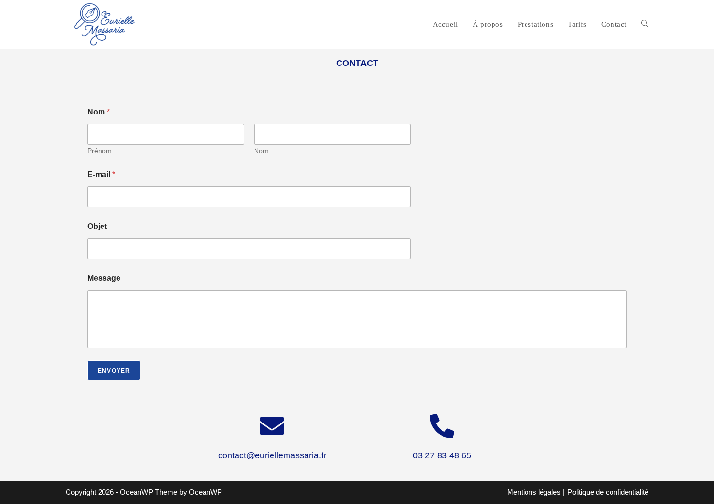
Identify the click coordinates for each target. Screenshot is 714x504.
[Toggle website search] (645, 24)
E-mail (101, 174)
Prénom (99, 151)
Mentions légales (534, 492)
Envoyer (114, 370)
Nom (261, 151)
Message (103, 278)
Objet (97, 226)
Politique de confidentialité (607, 492)
